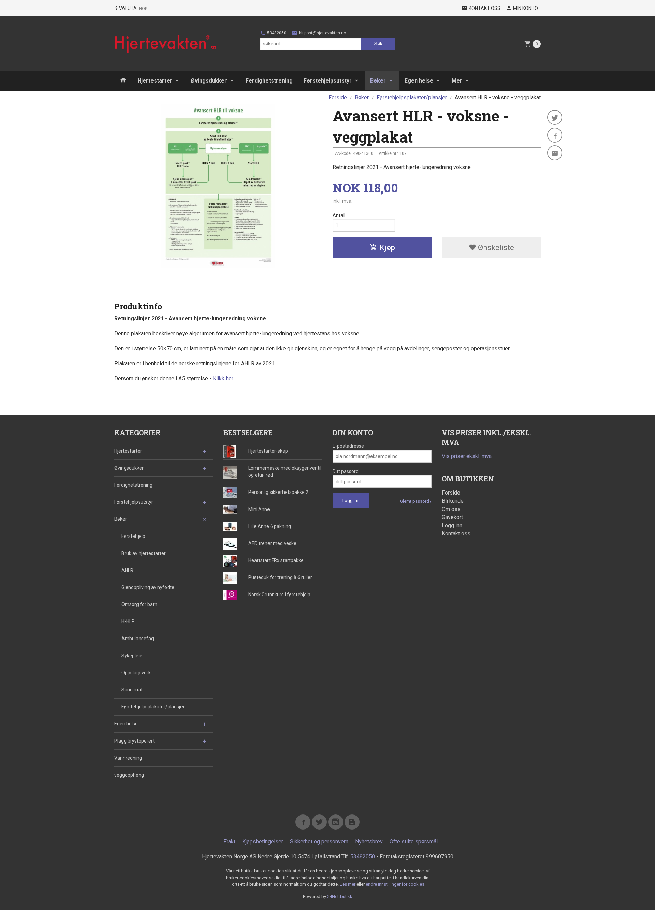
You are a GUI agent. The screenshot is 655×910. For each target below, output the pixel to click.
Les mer (348, 884)
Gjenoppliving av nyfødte (147, 587)
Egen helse (419, 80)
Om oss (451, 509)
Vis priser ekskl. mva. (467, 456)
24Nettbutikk (339, 896)
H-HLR (128, 621)
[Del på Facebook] (554, 135)
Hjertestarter (154, 80)
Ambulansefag (137, 638)
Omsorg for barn (139, 604)
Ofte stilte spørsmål (414, 841)
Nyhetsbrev (369, 841)
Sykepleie (131, 655)
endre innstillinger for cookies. (395, 884)
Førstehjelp (133, 536)
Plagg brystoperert (134, 741)
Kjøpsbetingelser (262, 841)
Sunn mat (132, 689)
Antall (339, 215)
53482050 (276, 33)
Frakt (229, 841)
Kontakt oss (456, 533)
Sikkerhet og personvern (319, 841)
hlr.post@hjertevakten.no (322, 33)
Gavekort (452, 517)
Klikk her (223, 378)
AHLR (127, 570)
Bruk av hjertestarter (143, 553)
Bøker (378, 80)
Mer (457, 80)
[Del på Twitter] (554, 117)
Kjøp (387, 247)
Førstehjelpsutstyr (328, 80)
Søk (378, 43)
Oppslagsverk (136, 672)
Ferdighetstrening (269, 80)
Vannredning (128, 758)
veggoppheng (129, 775)
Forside (338, 97)
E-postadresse (348, 446)
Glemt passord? (416, 501)
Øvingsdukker (209, 80)
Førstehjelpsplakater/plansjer (153, 706)
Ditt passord (346, 471)
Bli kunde (453, 501)
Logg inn (452, 525)
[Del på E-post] (554, 152)
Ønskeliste (495, 247)
